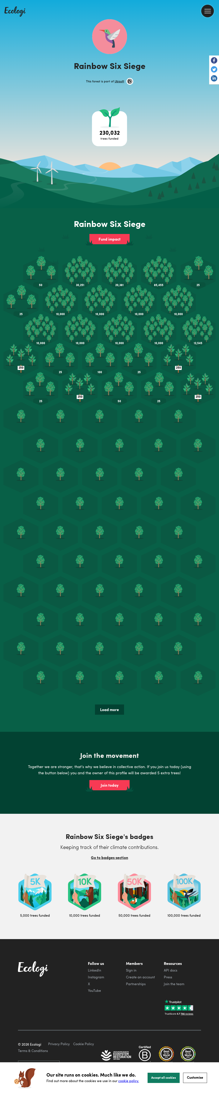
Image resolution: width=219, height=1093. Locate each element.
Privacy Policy (59, 1044)
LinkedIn (94, 970)
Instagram (96, 977)
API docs (170, 970)
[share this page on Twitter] (214, 69)
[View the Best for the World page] (166, 1056)
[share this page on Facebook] (214, 60)
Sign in (131, 970)
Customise (195, 1077)
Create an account (140, 977)
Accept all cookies (163, 1077)
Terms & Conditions (33, 1051)
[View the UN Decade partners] (116, 1056)
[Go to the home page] (15, 12)
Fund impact (110, 239)
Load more (109, 709)
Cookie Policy (83, 1044)
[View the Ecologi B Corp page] (144, 1056)
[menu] (207, 11)
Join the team (174, 984)
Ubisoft (119, 81)
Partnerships (136, 984)
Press (168, 977)
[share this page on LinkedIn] (214, 78)
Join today (109, 785)
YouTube (94, 990)
